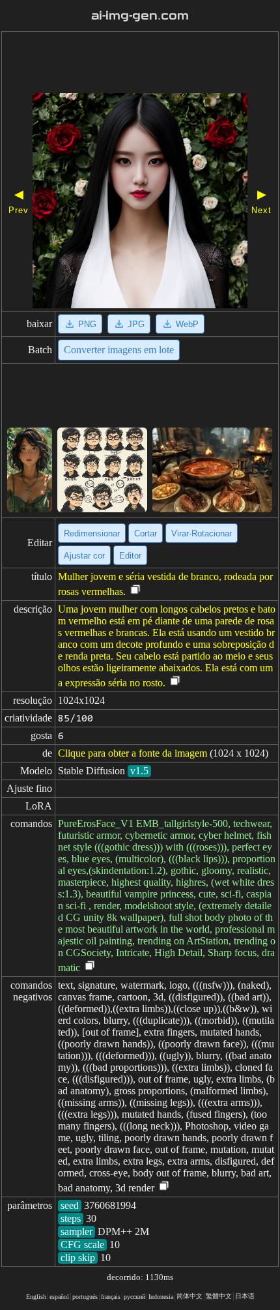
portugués (85, 1296)
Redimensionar (92, 533)
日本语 (245, 1296)
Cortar (145, 533)
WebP (187, 324)
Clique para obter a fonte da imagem (132, 753)
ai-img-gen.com (140, 15)
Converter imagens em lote (119, 349)
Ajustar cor (84, 555)
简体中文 (189, 1296)
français (110, 1296)
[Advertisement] (140, 64)
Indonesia (160, 1296)
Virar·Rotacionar (201, 533)
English (36, 1296)
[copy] (135, 590)
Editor (130, 555)
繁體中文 (219, 1296)
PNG (87, 324)
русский (134, 1296)
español (59, 1296)
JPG (136, 324)
